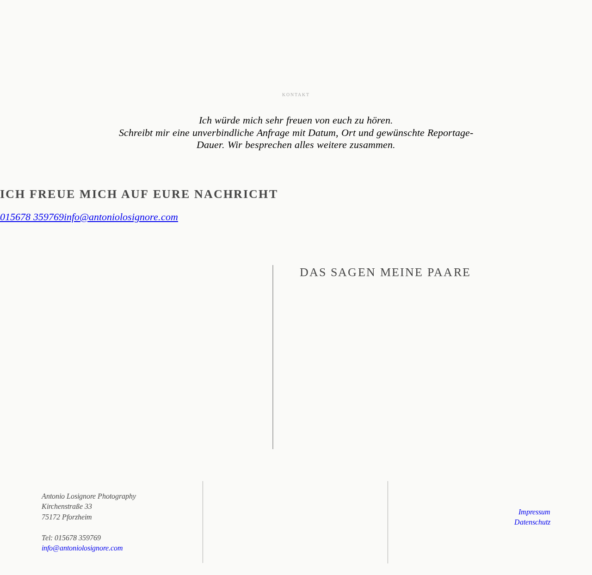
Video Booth (476, 26)
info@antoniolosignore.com (121, 217)
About (396, 26)
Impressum (534, 512)
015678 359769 (32, 217)
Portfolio (433, 26)
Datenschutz (532, 522)
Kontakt (516, 26)
